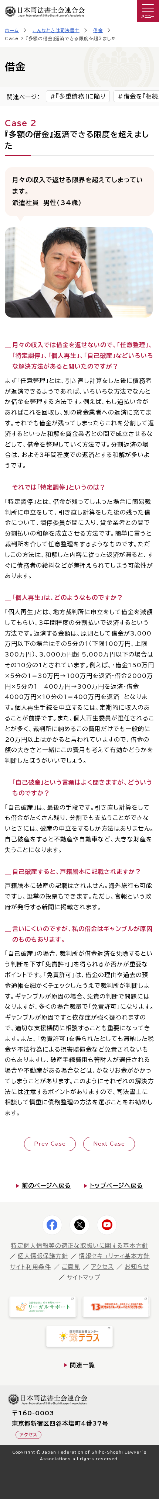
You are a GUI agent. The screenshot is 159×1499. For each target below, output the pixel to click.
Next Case (109, 1143)
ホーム (12, 30)
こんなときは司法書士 (56, 30)
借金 (98, 30)
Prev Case (50, 1143)
